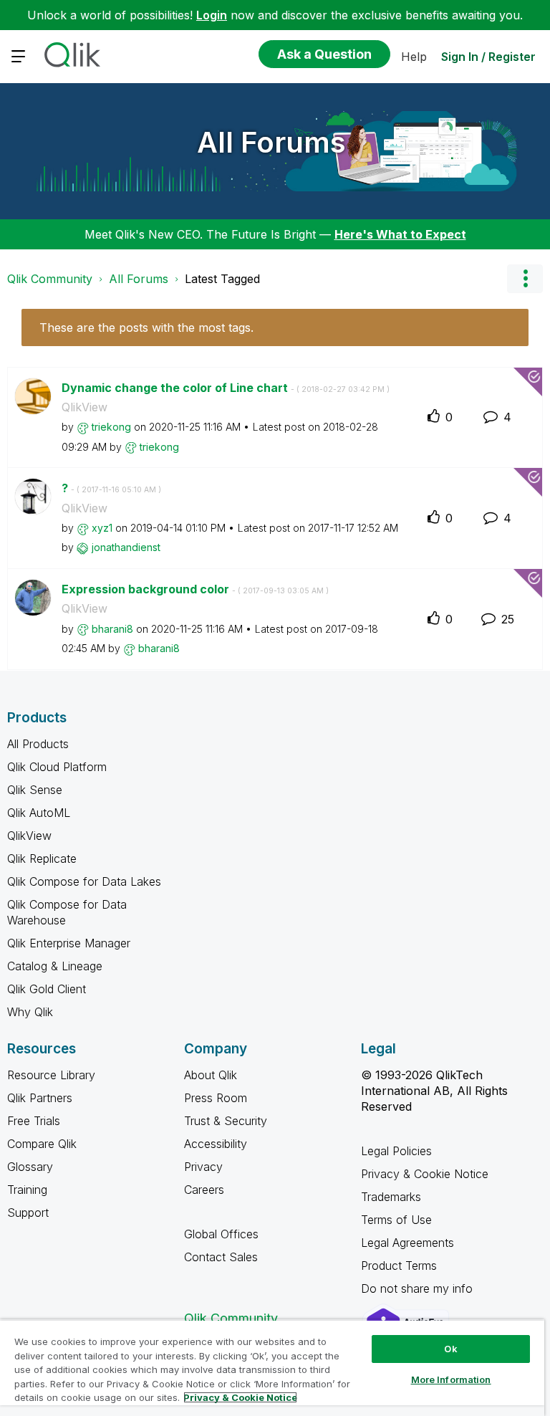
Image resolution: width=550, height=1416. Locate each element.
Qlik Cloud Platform (57, 767)
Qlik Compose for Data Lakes (84, 881)
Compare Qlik (42, 1144)
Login (211, 15)
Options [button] (525, 278)
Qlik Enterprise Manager (68, 943)
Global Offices (221, 1234)
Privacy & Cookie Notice (424, 1174)
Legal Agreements (407, 1242)
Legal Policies (396, 1151)
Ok (450, 1348)
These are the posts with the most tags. (146, 327)
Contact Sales (221, 1257)
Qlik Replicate (42, 858)
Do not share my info (418, 1288)
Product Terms (399, 1265)
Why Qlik (30, 1012)
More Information (451, 1379)
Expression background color (195, 589)
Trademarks (391, 1197)
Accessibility (215, 1144)
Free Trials (33, 1121)
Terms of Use (396, 1219)
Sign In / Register (488, 56)
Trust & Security (225, 1121)
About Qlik (210, 1075)
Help (414, 56)
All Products (38, 744)
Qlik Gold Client (46, 989)
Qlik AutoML (38, 812)
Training (27, 1189)
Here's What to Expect (400, 234)
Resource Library (51, 1075)
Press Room (215, 1098)
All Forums (271, 142)
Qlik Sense (34, 790)
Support (28, 1212)
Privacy (203, 1166)
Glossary (30, 1166)
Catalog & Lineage (54, 966)
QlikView (84, 407)
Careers (204, 1189)
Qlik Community (49, 279)
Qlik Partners (39, 1098)
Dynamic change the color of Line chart (226, 388)
